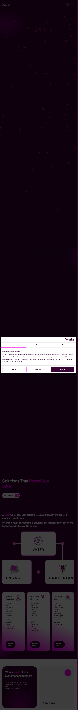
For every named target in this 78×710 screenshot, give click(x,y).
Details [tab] (38, 345)
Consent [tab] (13, 345)
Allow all (62, 369)
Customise (37, 369)
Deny (14, 369)
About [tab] (63, 345)
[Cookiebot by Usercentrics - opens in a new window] (66, 339)
